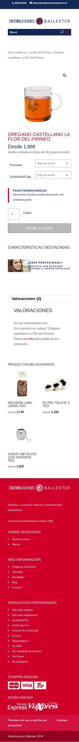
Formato (16, 165)
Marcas (21, 52)
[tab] (39, 298)
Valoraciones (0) (26, 299)
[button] (64, 75)
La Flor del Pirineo (40, 52)
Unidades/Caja (20, 176)
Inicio (11, 52)
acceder (28, 338)
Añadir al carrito (39, 228)
